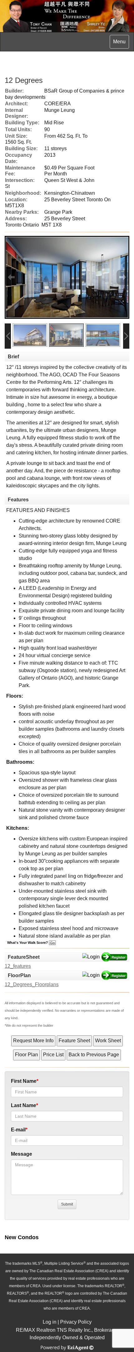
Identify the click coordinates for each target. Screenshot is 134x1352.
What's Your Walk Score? (28, 942)
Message (21, 1154)
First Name (23, 1081)
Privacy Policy (76, 1322)
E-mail (18, 1129)
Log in (49, 1322)
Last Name (23, 1105)
